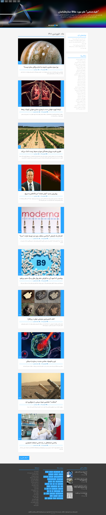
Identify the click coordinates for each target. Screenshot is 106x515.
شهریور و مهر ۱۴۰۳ (82, 70)
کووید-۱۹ (54, 498)
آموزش (37, 471)
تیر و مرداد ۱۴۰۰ (82, 102)
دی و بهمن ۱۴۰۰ (82, 93)
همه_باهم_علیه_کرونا (59, 493)
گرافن (46, 498)
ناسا (50, 491)
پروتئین (47, 493)
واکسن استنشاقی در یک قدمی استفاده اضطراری (41, 443)
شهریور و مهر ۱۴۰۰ (82, 99)
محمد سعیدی (35, 112)
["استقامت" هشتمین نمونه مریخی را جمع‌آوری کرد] (41, 386)
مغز (52, 491)
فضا (50, 488)
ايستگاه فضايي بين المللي (58, 476)
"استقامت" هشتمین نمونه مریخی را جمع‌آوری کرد (41, 402)
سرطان (62, 486)
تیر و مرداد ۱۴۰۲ (82, 79)
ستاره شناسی (47, 484)
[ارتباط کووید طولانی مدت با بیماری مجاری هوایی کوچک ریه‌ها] (41, 93)
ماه (45, 488)
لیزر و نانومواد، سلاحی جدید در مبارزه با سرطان (41, 361)
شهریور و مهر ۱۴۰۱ (82, 82)
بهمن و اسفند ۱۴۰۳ (82, 67)
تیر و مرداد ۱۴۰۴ (82, 61)
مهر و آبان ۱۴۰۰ (82, 98)
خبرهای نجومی (35, 479)
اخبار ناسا (46, 472)
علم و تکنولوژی (35, 490)
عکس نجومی (60, 488)
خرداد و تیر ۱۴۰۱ (82, 86)
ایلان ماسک (51, 476)
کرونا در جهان (60, 496)
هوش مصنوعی (52, 493)
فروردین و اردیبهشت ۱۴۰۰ (80, 107)
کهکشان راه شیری (60, 498)
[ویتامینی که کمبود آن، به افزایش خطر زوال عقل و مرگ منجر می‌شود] (41, 262)
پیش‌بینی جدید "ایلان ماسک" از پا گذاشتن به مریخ (41, 194)
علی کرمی (35, 69)
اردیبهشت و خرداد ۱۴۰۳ (81, 73)
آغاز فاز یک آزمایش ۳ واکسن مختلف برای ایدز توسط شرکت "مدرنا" (41, 236)
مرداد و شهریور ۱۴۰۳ (81, 72)
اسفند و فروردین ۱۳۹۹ (81, 109)
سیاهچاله (48, 486)
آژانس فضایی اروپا (57, 472)
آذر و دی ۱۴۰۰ (82, 95)
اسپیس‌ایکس (51, 474)
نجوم (20, 63)
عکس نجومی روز (54, 488)
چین (44, 493)
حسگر (54, 481)
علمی (20, 105)
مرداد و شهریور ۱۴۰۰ (81, 101)
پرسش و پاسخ (35, 476)
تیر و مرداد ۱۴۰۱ (82, 84)
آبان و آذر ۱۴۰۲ (82, 78)
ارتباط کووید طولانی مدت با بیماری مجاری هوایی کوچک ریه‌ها (41, 109)
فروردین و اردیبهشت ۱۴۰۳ (80, 75)
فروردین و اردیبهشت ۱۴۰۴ (80, 64)
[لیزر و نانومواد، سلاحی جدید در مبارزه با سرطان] (41, 345)
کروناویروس (55, 496)
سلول (59, 486)
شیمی (37, 488)
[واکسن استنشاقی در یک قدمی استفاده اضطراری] (41, 427)
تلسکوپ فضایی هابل (59, 481)
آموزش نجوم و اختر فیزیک (33, 473)
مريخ (62, 491)
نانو (19, 147)
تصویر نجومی (46, 476)
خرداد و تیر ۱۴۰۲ (82, 81)
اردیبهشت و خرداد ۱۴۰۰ (81, 106)
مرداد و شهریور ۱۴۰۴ (81, 59)
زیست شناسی (35, 485)
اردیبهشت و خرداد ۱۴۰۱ (81, 87)
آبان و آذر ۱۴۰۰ (82, 96)
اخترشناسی (56, 474)
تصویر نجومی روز (35, 477)
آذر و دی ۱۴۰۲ (82, 76)
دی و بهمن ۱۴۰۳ (82, 69)
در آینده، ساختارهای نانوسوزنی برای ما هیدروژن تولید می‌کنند (80, 486)
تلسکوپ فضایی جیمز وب (51, 479)
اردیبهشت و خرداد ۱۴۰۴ (81, 62)
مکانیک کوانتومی (35, 502)
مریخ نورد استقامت (57, 491)
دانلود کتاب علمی (35, 481)
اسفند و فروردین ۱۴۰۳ (81, 65)
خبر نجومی (50, 481)
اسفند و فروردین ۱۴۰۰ (81, 90)
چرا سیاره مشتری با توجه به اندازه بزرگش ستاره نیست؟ (41, 67)
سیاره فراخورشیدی (54, 486)
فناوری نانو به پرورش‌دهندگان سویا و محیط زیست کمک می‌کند (41, 151)
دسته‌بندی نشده (35, 482)
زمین (54, 484)
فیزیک (37, 494)
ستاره (51, 484)
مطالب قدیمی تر (23, 458)
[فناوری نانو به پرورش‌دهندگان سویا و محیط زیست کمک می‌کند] (41, 136)
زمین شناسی (36, 484)
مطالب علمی (36, 501)
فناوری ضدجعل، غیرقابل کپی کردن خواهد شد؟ (77, 40)
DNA (62, 472)
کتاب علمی (36, 496)
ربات (56, 484)
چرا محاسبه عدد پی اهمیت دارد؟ (79, 45)
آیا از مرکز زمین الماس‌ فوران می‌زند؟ (78, 39)
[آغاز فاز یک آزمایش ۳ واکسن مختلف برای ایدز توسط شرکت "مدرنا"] (41, 220)
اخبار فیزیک (36, 474)
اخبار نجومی (61, 474)
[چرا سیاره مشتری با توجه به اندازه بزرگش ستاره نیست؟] (41, 51)
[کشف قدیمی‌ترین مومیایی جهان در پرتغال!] (41, 303)
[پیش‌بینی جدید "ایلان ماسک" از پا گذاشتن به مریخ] (41, 178)
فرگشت (36, 493)
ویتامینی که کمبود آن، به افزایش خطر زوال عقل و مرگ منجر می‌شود (41, 278)
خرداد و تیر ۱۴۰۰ (82, 104)
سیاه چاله (36, 487)
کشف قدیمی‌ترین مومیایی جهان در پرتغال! (41, 319)
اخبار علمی (51, 472)
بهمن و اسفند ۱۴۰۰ (82, 92)
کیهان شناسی (36, 499)
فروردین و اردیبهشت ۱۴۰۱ (80, 89)
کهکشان (36, 498)
